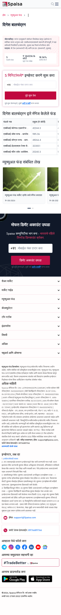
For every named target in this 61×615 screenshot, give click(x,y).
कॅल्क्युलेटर (7, 308)
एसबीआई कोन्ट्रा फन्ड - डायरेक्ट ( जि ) (16, 139)
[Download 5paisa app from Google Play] (14, 579)
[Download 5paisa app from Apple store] (40, 579)
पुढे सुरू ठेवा (30, 95)
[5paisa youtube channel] (38, 547)
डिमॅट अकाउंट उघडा (30, 260)
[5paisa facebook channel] (24, 547)
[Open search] (52, 4)
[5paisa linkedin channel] (31, 547)
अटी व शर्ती (26, 103)
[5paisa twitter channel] (17, 547)
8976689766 (35, 530)
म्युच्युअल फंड (16, 15)
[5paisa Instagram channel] (11, 547)
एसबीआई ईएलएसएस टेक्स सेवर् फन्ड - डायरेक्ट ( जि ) (16, 145)
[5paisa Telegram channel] (4, 547)
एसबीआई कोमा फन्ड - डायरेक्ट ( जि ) (16, 133)
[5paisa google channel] (44, 547)
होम (4, 15)
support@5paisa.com (25, 517)
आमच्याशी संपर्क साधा (9, 446)
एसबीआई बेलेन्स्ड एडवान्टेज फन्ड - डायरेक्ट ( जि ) (16, 128)
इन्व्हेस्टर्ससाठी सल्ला (10, 458)
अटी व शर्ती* (36, 267)
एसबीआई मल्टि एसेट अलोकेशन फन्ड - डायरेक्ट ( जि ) (16, 151)
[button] (28, 208)
